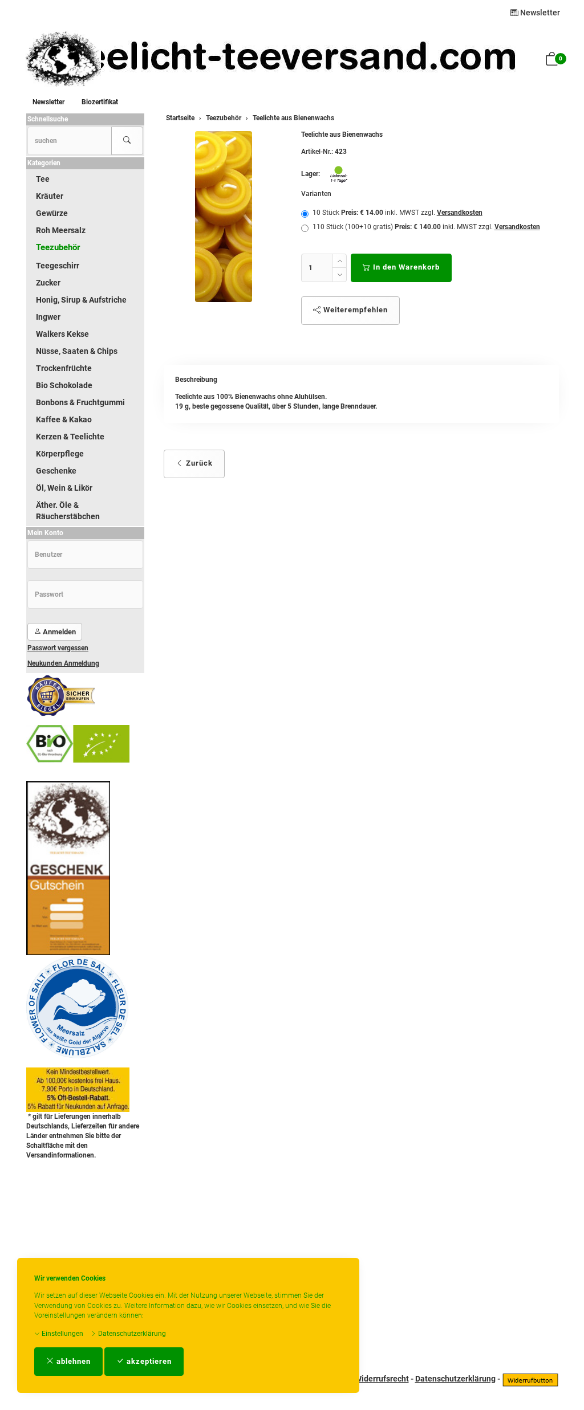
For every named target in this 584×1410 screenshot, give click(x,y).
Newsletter (539, 12)
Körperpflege (60, 453)
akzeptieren (148, 1361)
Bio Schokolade (64, 385)
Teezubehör (58, 247)
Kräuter (49, 196)
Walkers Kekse (62, 334)
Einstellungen (61, 1334)
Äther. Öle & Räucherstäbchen (68, 510)
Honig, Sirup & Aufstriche (81, 299)
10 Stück (397, 213)
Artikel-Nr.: (317, 152)
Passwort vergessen (57, 648)
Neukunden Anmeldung (63, 663)
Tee (43, 179)
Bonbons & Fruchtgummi (80, 402)
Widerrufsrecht (382, 1378)
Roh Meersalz (61, 230)
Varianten (316, 194)
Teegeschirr (57, 265)
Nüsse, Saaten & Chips (76, 351)
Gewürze (52, 213)
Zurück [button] (198, 463)
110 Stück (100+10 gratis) (426, 227)
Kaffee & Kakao (64, 419)
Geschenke (56, 470)
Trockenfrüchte (64, 368)
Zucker (48, 282)
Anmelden (58, 631)
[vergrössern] (223, 216)
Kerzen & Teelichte (70, 436)
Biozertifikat (100, 102)
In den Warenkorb (405, 267)
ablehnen (72, 1361)
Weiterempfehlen (354, 309)
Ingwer (48, 316)
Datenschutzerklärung (131, 1334)
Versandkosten (459, 213)
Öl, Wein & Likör (64, 487)
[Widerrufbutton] (530, 1378)
